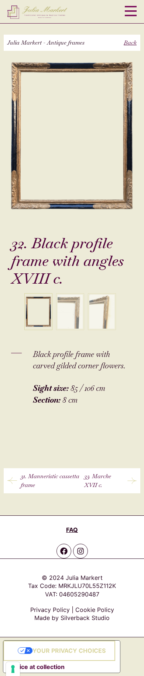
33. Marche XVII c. (97, 480)
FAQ (72, 529)
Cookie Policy (94, 609)
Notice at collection (37, 666)
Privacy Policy (50, 609)
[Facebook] (63, 551)
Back (130, 42)
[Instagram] (80, 551)
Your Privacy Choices (69, 650)
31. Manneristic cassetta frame (50, 480)
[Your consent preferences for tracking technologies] (13, 669)
